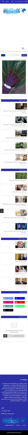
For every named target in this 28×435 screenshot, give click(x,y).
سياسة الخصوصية (9, 425)
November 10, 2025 (22, 234)
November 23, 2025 (22, 220)
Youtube (21, 302)
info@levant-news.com (6, 413)
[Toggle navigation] (22, 48)
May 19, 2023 (23, 251)
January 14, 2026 (23, 193)
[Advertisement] (14, 32)
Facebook (21, 298)
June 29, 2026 (23, 182)
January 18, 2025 (23, 94)
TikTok (9, 310)
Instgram (9, 302)
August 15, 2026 (23, 114)
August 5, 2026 (23, 139)
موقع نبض (21, 306)
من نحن (24, 425)
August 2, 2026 (23, 151)
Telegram (10, 306)
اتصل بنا (18, 425)
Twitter (9, 298)
